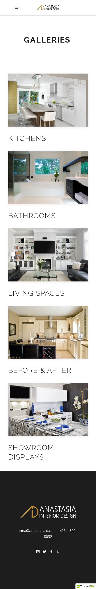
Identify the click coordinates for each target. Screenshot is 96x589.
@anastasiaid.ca (39, 530)
